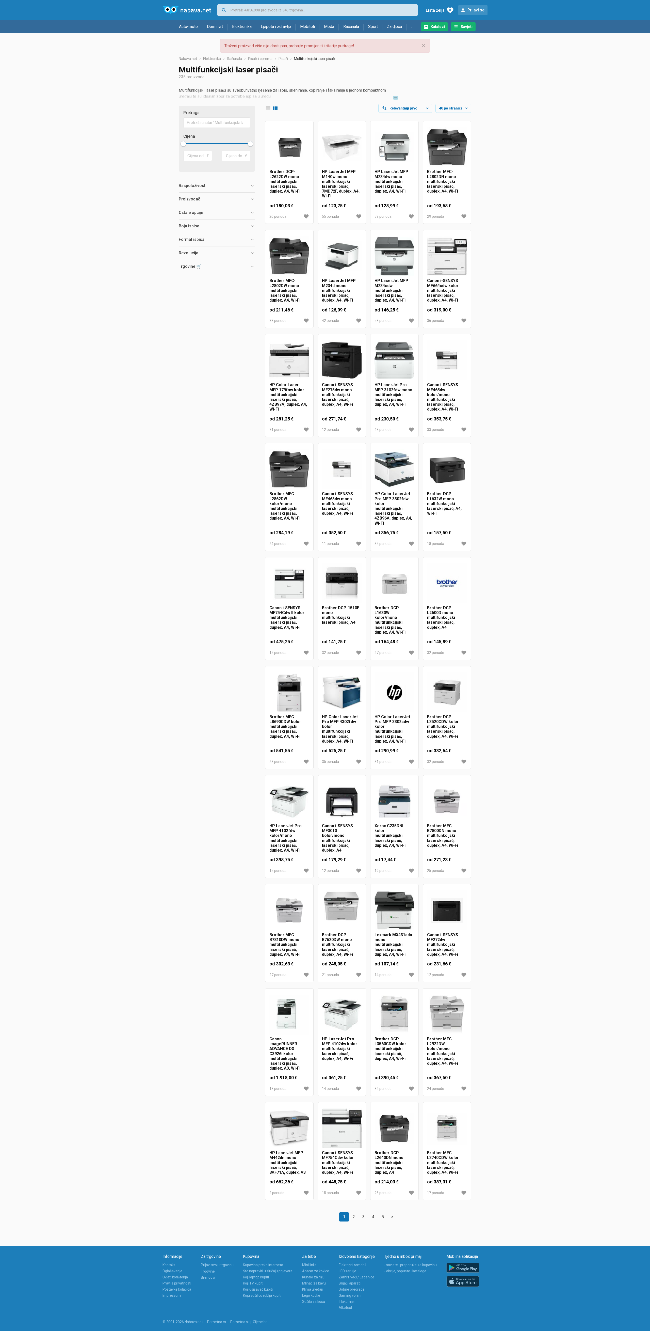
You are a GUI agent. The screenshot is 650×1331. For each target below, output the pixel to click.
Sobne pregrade (352, 1289)
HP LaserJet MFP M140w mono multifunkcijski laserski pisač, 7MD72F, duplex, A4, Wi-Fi (341, 183)
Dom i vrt (215, 26)
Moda (329, 26)
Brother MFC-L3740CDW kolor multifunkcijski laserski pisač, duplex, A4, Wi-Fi (443, 1162)
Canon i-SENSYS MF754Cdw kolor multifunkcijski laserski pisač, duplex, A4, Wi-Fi (338, 1162)
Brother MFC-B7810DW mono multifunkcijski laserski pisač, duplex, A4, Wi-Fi (284, 944)
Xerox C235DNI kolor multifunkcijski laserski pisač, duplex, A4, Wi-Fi (390, 835)
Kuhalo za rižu (313, 1277)
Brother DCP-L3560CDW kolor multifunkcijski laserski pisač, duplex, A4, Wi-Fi (390, 1049)
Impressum (171, 1295)
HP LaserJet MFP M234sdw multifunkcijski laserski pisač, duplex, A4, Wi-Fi (391, 290)
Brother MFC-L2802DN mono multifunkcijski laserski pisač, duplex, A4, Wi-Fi (442, 181)
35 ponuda (383, 544)
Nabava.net (188, 59)
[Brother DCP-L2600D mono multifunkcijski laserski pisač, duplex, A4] (447, 583)
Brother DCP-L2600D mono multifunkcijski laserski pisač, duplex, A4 (441, 617)
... (412, 26)
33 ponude (277, 321)
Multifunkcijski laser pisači (314, 59)
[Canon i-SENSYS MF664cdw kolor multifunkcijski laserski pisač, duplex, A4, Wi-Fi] (447, 256)
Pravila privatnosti (176, 1283)
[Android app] (462, 1268)
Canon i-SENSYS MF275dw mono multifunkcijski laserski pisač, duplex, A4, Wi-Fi (337, 394)
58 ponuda (383, 216)
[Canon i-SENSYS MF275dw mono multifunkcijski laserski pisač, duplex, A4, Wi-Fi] (342, 360)
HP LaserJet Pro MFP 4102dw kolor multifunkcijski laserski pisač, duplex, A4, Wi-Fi (339, 1049)
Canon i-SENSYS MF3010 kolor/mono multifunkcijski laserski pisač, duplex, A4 (337, 838)
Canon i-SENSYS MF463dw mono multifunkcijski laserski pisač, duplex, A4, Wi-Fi (337, 503)
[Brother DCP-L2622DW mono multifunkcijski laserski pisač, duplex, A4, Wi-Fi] (289, 147)
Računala (351, 26)
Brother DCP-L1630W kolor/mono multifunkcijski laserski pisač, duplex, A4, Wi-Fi (390, 620)
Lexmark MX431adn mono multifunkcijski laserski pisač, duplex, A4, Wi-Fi (393, 944)
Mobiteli (307, 26)
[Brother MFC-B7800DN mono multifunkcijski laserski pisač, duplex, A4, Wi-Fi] (447, 801)
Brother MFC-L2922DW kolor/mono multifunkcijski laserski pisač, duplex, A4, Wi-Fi (442, 1051)
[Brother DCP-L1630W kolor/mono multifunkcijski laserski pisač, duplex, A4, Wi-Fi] (394, 583)
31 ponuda (277, 430)
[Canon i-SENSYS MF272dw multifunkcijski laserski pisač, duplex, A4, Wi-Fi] (447, 910)
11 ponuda (330, 544)
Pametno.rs (216, 1322)
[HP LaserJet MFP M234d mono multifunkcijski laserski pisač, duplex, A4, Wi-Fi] (342, 256)
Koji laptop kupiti (256, 1277)
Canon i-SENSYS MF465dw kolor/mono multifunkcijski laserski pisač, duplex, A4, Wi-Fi (442, 397)
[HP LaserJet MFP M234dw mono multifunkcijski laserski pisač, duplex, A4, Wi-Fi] (394, 147)
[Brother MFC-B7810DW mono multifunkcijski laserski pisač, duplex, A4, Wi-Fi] (289, 910)
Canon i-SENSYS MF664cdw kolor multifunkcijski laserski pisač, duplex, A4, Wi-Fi (443, 290)
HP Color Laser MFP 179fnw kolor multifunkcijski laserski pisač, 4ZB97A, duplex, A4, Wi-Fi (288, 397)
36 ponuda (435, 321)
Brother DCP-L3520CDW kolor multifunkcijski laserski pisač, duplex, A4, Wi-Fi (443, 726)
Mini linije (309, 1265)
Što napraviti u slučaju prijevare (267, 1271)
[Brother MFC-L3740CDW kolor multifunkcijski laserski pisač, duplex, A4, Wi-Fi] (447, 1128)
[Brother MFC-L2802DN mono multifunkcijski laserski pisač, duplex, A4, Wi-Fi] (447, 147)
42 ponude (330, 321)
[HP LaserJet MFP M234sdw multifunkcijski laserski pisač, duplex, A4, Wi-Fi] (394, 256)
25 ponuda (435, 871)
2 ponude (276, 1193)
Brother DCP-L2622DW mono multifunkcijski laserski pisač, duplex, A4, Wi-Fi (284, 181)
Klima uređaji (312, 1289)
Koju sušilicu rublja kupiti (262, 1295)
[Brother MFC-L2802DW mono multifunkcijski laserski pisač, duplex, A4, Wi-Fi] (289, 256)
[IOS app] (462, 1281)
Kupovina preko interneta (263, 1265)
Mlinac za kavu (314, 1283)
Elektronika (242, 26)
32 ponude (330, 653)
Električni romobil (352, 1265)
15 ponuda (277, 653)
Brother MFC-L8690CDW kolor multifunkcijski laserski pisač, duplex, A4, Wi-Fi (285, 726)
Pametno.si (239, 1322)
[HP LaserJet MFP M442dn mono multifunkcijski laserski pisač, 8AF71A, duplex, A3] (289, 1128)
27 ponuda (383, 653)
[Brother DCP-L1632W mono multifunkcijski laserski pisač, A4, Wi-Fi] (447, 469)
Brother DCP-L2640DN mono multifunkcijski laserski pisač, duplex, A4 (389, 1162)
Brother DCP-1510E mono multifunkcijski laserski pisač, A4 (340, 615)
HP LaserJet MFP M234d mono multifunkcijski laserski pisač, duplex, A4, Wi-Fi (339, 290)
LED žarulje (347, 1271)
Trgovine (208, 1271)
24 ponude (277, 544)
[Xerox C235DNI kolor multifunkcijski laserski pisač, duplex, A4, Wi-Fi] (394, 801)
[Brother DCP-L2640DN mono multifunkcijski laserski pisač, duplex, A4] (394, 1128)
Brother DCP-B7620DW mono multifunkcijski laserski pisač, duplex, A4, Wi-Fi (337, 944)
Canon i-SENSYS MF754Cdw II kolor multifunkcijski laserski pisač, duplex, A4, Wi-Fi (286, 617)
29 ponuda (435, 216)
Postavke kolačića (176, 1289)
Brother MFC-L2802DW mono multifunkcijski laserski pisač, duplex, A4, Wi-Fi (284, 290)
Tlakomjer (347, 1301)
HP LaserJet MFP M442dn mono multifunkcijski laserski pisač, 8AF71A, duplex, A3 (287, 1162)
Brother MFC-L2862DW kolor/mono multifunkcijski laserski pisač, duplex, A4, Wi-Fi (284, 506)
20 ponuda (277, 216)
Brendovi (208, 1277)
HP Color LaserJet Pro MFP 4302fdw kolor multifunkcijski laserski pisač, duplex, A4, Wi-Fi (340, 729)
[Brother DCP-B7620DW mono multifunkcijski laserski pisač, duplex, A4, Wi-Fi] (342, 910)
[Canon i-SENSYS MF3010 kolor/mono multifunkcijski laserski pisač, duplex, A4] (342, 801)
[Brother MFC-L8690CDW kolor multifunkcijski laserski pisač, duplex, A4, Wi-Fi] (289, 692)
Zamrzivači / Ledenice (356, 1277)
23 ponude (277, 762)
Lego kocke (311, 1295)
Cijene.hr (260, 1322)
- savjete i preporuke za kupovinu (410, 1265)
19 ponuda (383, 871)
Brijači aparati (350, 1283)
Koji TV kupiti (253, 1283)
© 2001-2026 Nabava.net (182, 1322)
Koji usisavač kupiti (258, 1289)
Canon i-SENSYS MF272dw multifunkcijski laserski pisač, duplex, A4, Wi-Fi (442, 944)
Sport (373, 26)
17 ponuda (435, 1193)
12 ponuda (330, 430)
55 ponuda (330, 216)
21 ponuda (330, 975)
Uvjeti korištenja (175, 1277)
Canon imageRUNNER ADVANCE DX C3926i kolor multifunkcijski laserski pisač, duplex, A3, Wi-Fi (284, 1054)
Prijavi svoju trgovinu (217, 1265)
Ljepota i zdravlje (276, 26)
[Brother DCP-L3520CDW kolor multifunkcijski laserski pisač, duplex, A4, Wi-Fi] (447, 692)
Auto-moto (188, 26)
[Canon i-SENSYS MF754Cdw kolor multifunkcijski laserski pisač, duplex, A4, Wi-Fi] (342, 1128)
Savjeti (467, 26)
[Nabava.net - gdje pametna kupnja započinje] (186, 10)
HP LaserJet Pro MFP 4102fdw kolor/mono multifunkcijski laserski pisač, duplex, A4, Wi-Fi (285, 838)
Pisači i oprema (260, 59)
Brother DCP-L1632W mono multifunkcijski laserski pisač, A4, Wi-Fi (444, 503)
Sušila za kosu (313, 1301)
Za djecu (394, 26)
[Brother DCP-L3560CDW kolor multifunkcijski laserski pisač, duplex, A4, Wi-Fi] (394, 1015)
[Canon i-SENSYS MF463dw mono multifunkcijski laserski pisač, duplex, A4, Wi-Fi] (342, 469)
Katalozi (438, 26)
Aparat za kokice (315, 1271)
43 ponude (383, 430)
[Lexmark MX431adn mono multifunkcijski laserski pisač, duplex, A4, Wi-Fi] (394, 910)
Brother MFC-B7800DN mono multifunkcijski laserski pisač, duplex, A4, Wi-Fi (442, 835)
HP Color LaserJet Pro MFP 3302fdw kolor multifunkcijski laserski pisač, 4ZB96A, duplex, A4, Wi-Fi (393, 508)
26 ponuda (383, 1193)
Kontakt (168, 1265)
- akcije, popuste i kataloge (405, 1271)
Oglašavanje (172, 1271)
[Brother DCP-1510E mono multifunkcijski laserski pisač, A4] (342, 583)
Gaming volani (350, 1295)
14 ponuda (383, 975)
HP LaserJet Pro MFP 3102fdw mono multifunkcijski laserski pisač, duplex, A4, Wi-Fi (393, 394)
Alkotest (345, 1308)
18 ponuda (435, 544)
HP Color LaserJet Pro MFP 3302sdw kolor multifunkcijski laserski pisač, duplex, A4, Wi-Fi (392, 729)
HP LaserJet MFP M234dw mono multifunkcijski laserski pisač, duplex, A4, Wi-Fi (391, 181)
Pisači (283, 59)
